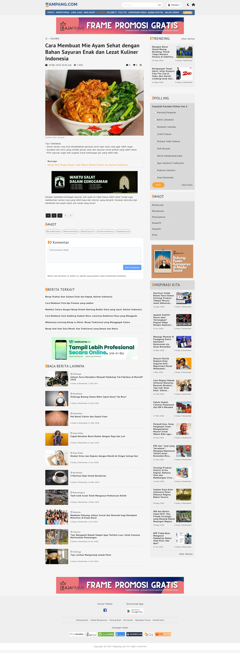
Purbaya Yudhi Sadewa (168, 141)
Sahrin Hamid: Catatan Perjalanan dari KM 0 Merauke (163, 405)
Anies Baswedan (165, 177)
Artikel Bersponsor (99, 620)
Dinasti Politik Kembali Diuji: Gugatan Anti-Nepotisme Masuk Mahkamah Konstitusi (162, 363)
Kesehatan (77, 394)
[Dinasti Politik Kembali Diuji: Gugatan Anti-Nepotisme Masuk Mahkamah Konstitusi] (183, 363)
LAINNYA (187, 12)
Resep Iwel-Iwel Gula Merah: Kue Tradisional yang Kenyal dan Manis (81, 328)
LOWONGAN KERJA (137, 12)
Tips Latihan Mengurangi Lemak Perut (90, 555)
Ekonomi (77, 512)
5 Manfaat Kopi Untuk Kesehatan (88, 475)
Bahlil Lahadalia (165, 119)
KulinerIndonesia (105, 231)
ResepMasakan (53, 231)
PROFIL (51, 12)
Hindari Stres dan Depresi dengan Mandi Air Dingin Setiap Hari (104, 456)
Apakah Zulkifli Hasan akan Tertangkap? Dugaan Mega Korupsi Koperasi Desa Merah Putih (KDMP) (162, 320)
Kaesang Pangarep (166, 112)
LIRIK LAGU (76, 12)
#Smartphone (158, 217)
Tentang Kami (82, 620)
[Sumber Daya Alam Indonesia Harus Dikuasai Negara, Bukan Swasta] (183, 494)
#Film (154, 235)
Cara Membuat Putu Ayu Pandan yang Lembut (69, 303)
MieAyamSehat (71, 231)
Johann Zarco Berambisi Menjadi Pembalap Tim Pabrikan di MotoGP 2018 (106, 378)
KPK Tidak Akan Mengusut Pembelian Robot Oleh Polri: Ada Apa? (162, 538)
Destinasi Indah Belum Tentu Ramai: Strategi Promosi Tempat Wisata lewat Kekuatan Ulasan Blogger (163, 298)
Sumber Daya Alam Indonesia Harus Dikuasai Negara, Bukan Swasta (163, 493)
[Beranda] (193, 5)
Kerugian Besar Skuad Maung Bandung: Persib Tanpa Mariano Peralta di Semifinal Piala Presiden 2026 (163, 52)
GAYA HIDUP (89, 12)
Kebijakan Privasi (143, 620)
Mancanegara (79, 492)
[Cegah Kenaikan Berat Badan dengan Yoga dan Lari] (56, 437)
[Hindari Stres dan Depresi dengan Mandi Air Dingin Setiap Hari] (56, 457)
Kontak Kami (158, 620)
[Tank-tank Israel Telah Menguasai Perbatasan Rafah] (56, 497)
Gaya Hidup (78, 433)
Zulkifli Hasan (164, 134)
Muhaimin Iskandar (166, 127)
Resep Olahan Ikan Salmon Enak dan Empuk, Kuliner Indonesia (78, 296)
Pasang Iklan (115, 620)
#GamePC (156, 229)
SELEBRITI (112, 12)
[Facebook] (105, 610)
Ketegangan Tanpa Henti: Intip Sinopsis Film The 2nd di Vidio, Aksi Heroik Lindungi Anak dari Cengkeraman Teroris (163, 73)
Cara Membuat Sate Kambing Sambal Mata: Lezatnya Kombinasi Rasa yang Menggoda (91, 316)
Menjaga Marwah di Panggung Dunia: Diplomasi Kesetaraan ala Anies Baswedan (163, 342)
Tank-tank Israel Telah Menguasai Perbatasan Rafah (98, 495)
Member (175, 4)
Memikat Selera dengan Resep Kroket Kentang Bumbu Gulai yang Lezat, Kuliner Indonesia (93, 309)
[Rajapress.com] (134, 634)
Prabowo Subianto (166, 170)
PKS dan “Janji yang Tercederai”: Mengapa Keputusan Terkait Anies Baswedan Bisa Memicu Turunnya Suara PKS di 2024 (164, 451)
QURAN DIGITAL (155, 12)
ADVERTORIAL (63, 12)
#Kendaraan (158, 211)
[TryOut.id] (163, 634)
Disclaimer (128, 620)
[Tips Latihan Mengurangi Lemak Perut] (56, 556)
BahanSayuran (87, 231)
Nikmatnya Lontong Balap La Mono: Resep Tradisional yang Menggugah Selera (87, 322)
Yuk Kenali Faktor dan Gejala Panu (88, 416)
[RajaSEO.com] (149, 634)
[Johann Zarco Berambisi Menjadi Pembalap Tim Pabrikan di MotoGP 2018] (56, 378)
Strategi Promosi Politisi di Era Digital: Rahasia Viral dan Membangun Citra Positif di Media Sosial (162, 473)
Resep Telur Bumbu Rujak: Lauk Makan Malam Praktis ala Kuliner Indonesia (88, 165)
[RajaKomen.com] (106, 634)
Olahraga (77, 374)
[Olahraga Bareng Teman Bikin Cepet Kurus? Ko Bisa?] (56, 398)
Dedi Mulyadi (163, 148)
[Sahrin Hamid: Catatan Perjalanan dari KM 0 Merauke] (183, 407)
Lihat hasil (187, 185)
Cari (159, 5)
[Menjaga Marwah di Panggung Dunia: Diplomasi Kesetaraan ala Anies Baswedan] (183, 341)
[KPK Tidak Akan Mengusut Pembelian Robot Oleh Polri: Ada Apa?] (183, 538)
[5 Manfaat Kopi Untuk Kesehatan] (56, 477)
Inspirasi (77, 532)
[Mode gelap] (188, 5)
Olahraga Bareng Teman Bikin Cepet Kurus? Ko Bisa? (98, 396)
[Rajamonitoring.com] (120, 634)
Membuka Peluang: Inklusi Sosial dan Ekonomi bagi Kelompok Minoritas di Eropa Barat (103, 516)
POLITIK (122, 12)
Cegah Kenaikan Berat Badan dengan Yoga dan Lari (97, 436)
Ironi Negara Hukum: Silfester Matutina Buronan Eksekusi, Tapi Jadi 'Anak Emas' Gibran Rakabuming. (164, 385)
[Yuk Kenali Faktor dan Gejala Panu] (56, 418)
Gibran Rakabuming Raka (169, 155)
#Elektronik (158, 205)
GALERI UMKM (172, 12)
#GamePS (156, 223)
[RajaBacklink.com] (77, 634)
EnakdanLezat (123, 231)
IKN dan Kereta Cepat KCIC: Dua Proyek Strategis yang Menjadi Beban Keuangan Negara (164, 516)
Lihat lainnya (188, 38)
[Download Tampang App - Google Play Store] (135, 611)
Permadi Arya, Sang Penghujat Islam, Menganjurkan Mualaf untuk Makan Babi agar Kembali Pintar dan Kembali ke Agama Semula (163, 429)
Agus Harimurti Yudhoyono (170, 163)
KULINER (101, 12)
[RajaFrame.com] (91, 634)
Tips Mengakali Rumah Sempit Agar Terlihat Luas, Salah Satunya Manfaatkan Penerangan (105, 536)
